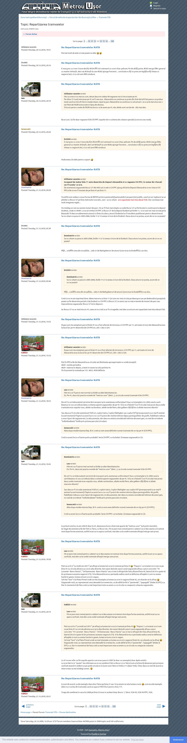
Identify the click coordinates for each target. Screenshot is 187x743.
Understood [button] (178, 740)
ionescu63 (26, 129)
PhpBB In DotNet (98, 734)
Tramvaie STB (104, 17)
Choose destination (67, 712)
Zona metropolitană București (34, 17)
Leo (23, 98)
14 (101, 41)
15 (104, 41)
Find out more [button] (137, 740)
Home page (26, 712)
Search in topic (158, 8)
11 (92, 41)
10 (89, 41)
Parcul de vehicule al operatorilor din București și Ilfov (72, 17)
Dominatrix (26, 187)
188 (112, 41)
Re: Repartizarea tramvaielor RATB (80, 47)
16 (107, 41)
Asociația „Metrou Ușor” (99, 730)
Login (154, 2)
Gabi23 (24, 352)
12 (95, 41)
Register (155, 5)
